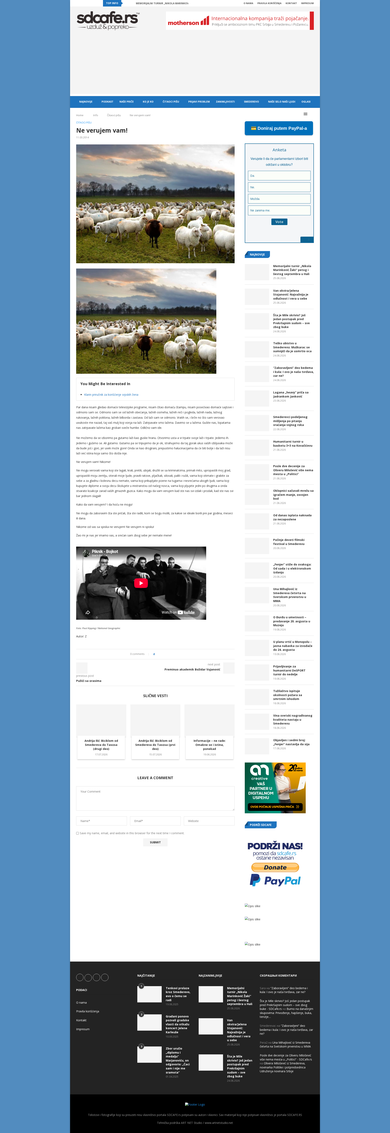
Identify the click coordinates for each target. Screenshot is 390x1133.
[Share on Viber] (177, 654)
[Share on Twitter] (165, 654)
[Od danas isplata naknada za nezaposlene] (257, 521)
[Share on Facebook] (161, 654)
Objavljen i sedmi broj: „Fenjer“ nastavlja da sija (291, 742)
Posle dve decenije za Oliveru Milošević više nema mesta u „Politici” (293, 470)
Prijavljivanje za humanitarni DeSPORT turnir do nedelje (289, 670)
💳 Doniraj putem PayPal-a (279, 128)
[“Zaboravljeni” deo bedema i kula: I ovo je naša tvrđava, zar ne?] (257, 374)
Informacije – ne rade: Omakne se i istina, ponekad (210, 745)
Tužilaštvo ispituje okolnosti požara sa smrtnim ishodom (287, 695)
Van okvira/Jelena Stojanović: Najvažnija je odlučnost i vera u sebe (290, 294)
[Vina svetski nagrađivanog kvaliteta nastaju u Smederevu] (257, 722)
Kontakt (291, 3)
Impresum (307, 3)
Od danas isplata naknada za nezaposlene (292, 517)
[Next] (132, 3)
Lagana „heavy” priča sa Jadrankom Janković (291, 394)
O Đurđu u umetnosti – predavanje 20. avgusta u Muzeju (291, 621)
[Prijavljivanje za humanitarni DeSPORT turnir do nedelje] (257, 672)
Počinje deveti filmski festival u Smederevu (288, 542)
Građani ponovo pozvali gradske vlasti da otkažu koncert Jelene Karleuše (177, 1024)
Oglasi (306, 101)
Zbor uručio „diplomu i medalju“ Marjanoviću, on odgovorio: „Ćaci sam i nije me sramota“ (178, 1060)
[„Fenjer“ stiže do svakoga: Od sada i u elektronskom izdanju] (257, 570)
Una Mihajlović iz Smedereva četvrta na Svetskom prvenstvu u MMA (289, 595)
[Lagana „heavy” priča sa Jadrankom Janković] (257, 398)
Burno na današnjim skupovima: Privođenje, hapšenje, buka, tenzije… (286, 1013)
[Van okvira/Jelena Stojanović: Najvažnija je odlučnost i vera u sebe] (257, 297)
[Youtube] (91, 3)
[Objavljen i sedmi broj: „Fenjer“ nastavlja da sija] (257, 746)
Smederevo (251, 101)
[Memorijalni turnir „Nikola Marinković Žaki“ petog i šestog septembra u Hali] (257, 272)
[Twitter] (82, 3)
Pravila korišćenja (269, 3)
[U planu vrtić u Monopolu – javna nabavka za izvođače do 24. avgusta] (257, 648)
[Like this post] (157, 654)
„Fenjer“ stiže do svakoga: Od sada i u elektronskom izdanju (292, 568)
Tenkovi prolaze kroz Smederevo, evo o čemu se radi (178, 994)
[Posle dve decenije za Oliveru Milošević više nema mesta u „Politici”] (257, 472)
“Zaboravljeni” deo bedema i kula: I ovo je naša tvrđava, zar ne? (293, 372)
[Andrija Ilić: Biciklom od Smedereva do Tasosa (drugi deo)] (101, 721)
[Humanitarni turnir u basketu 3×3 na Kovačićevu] (257, 448)
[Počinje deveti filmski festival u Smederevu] (257, 546)
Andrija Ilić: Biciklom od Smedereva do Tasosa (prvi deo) (155, 745)
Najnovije (85, 101)
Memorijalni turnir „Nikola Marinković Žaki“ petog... (173, 3)
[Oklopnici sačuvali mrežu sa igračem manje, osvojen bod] (257, 497)
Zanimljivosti (225, 101)
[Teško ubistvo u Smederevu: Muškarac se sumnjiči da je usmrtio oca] (257, 349)
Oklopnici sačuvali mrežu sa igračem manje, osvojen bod (293, 494)
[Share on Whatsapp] (173, 654)
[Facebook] (77, 3)
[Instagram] (87, 3)
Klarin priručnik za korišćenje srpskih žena (111, 394)
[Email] (96, 3)
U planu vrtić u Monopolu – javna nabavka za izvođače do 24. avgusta (292, 646)
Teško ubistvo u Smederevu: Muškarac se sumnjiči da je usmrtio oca (292, 347)
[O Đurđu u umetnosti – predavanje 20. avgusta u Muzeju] (257, 623)
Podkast (107, 101)
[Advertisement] (195, 65)
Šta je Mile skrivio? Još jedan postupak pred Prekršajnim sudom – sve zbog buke (291, 321)
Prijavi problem (199, 101)
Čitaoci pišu (171, 101)
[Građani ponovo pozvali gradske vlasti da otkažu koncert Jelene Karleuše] (149, 1022)
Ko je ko (148, 101)
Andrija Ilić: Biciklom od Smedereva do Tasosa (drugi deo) (101, 745)
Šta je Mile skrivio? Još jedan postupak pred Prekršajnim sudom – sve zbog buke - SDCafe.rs (285, 1005)
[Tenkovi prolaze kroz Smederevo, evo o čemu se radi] (149, 994)
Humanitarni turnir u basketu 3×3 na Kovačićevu (292, 443)
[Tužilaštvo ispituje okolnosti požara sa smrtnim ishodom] (257, 697)
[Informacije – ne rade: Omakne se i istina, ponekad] (209, 721)
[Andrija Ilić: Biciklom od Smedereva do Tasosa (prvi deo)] (155, 721)
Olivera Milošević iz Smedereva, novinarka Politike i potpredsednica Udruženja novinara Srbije (283, 1067)
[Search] (312, 114)
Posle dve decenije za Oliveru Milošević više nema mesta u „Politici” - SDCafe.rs (286, 1057)
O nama (248, 3)
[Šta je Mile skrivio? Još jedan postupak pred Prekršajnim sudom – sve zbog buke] (257, 321)
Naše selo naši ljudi (281, 101)
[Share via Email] (181, 654)
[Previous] (127, 3)
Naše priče (126, 101)
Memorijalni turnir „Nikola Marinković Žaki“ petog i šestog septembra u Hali (292, 270)
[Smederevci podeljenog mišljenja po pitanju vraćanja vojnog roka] (257, 423)
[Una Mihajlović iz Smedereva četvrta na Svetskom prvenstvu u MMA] (257, 595)
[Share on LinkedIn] (169, 654)
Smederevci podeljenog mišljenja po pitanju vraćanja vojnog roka (290, 421)
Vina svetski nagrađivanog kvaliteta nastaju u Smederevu (292, 719)
